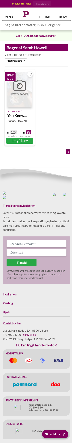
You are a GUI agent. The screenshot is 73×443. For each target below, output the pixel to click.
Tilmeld (22, 262)
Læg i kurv (20, 140)
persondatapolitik (34, 277)
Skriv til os (29, 334)
